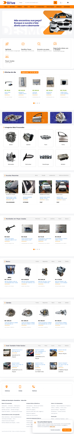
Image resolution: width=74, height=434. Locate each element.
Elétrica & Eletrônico (64, 175)
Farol (45, 218)
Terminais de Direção (6, 418)
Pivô (14, 418)
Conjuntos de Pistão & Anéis (12, 407)
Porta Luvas (63, 407)
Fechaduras (53, 411)
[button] (35, 32)
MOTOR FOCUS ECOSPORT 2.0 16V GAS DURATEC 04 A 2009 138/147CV (11, 282)
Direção (43, 175)
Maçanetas (45, 261)
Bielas (3, 407)
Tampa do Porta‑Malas (31, 422)
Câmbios (19, 6)
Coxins (52, 345)
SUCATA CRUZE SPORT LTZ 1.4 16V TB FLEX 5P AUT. (17, 365)
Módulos (58, 6)
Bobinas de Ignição (30, 413)
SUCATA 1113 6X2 (62, 349)
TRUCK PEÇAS (59, 194)
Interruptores (54, 413)
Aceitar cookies (66, 429)
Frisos (59, 345)
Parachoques (50, 6)
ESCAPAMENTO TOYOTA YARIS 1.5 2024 (44, 239)
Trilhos (52, 407)
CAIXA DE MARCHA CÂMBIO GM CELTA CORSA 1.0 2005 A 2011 (11, 323)
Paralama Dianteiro (30, 420)
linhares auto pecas (44, 194)
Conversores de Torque (16, 411)
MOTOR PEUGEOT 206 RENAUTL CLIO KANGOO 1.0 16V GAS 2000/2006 (44, 282)
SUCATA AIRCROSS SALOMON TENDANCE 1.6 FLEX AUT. (28, 198)
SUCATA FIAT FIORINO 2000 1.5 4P (62, 198)
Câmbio (67, 261)
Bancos (67, 218)
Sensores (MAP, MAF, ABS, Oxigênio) (34, 411)
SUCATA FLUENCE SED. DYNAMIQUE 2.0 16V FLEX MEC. (40, 351)
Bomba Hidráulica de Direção (8, 422)
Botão (59, 261)
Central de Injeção (30, 409)
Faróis (26, 6)
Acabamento (52, 175)
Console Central (61, 411)
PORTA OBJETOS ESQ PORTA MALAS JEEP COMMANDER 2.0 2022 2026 (10, 239)
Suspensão (67, 6)
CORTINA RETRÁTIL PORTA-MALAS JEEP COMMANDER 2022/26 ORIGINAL (36, 93)
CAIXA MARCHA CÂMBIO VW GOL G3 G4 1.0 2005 (44, 323)
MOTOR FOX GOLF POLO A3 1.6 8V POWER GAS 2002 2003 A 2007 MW (28, 282)
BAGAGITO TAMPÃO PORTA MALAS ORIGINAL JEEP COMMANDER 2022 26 (22, 93)
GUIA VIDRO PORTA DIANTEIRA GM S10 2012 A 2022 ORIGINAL (9, 93)
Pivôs (39, 345)
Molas (46, 345)
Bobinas (67, 345)
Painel (59, 218)
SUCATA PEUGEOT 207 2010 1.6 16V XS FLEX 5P (63, 365)
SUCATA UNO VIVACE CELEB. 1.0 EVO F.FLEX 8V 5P (45, 198)
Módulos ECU (35, 407)
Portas (32, 6)
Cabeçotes (4, 405)
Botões (57, 407)
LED (67, 418)
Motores (12, 6)
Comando (10, 405)
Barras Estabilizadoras (16, 416)
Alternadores (40, 6)
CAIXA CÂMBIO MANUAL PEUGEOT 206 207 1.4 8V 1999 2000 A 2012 (61, 323)
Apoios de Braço (55, 409)
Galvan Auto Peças (10, 194)
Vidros (53, 261)
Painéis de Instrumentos (32, 415)
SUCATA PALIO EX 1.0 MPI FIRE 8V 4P (17, 350)
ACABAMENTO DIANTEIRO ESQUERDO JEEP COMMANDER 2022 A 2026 (28, 239)
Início (5, 6)
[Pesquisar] (55, 2)
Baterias (28, 407)
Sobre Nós (23, 400)
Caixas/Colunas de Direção (8, 420)
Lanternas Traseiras (59, 418)
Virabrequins (17, 405)
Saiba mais (52, 426)
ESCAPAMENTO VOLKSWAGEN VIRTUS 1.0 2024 (61, 239)
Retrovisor (37, 218)
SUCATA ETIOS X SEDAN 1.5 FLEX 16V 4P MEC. (40, 365)
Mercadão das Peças (28, 194)
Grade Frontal (29, 426)
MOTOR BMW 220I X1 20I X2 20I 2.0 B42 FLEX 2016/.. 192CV (61, 282)
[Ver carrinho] (67, 2)
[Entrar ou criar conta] (61, 2)
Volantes (53, 405)
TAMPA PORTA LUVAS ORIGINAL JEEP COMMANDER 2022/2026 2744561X (64, 93)
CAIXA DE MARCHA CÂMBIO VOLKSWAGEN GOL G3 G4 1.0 (28, 323)
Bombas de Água (14, 409)
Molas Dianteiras (5, 416)
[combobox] (39, 2)
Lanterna (52, 218)
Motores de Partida (38, 405)
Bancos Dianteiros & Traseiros (63, 405)
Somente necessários (55, 429)
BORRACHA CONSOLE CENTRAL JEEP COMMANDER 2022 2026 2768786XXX (50, 93)
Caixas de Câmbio (6, 411)
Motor (36, 175)
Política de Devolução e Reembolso (11, 400)
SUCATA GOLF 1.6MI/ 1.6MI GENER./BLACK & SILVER (11, 198)
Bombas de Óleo (5, 409)
